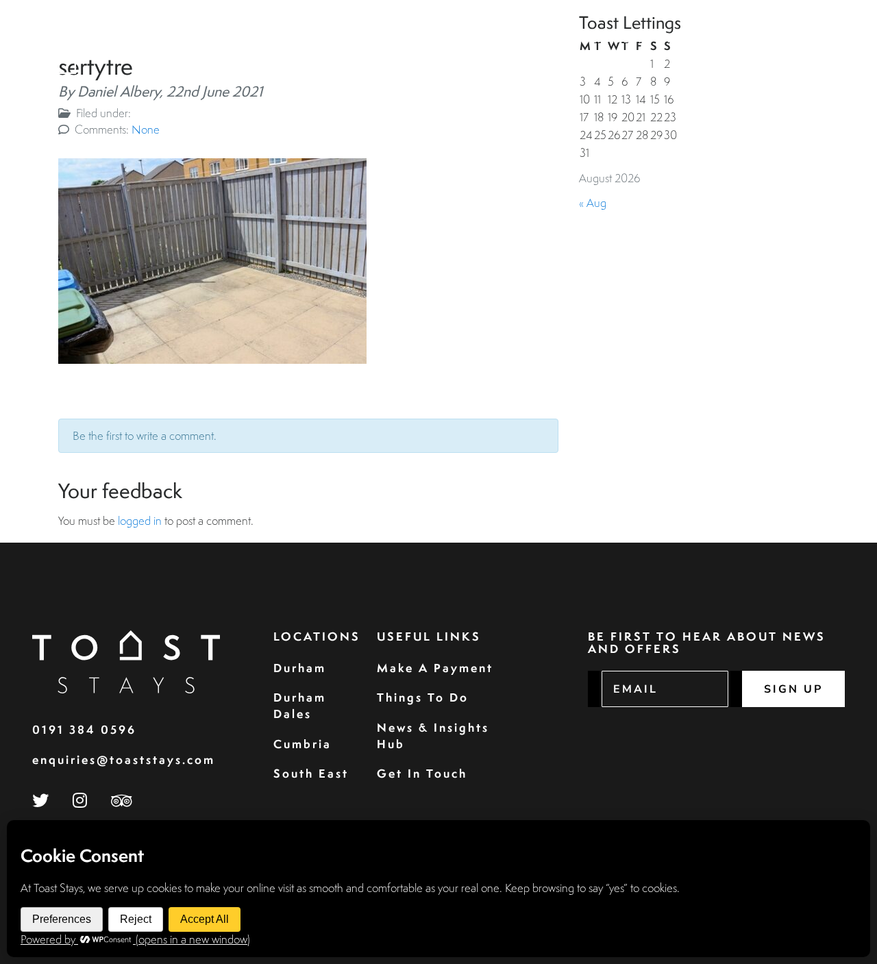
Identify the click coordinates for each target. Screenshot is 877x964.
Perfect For (704, 39)
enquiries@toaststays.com (123, 759)
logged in (140, 520)
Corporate (544, 39)
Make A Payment (435, 668)
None (146, 129)
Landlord (623, 39)
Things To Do (423, 697)
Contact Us (799, 39)
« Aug (592, 202)
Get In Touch (422, 773)
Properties (404, 39)
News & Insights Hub (433, 735)
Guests (474, 39)
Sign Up (793, 689)
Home (340, 39)
